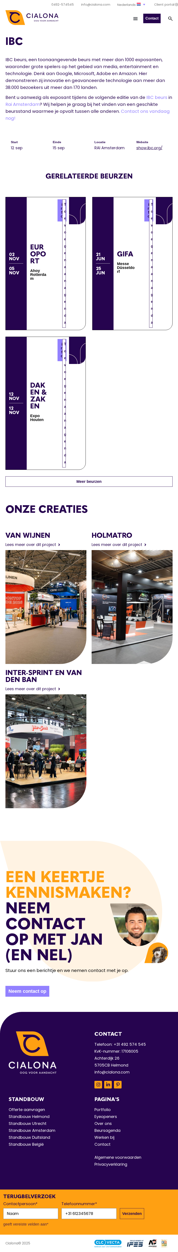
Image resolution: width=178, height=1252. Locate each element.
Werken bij (104, 1137)
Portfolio (102, 1109)
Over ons (103, 1123)
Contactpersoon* (20, 1203)
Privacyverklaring (110, 1164)
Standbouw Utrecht (27, 1123)
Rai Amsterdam (22, 104)
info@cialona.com (112, 1072)
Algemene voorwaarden (117, 1157)
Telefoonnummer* (79, 1203)
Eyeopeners (105, 1116)
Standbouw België (26, 1144)
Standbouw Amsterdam (32, 1130)
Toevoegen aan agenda (65, 263)
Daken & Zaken (38, 395)
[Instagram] (98, 1084)
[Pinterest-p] (118, 1084)
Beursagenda (107, 1130)
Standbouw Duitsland (29, 1137)
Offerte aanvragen (27, 1109)
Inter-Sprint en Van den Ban (43, 676)
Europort (38, 254)
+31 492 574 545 (130, 1044)
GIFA (125, 254)
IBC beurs (156, 97)
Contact (102, 1144)
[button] (131, 4)
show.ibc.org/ (149, 148)
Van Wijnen (27, 535)
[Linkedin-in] (108, 1084)
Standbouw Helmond (29, 1116)
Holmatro (112, 535)
